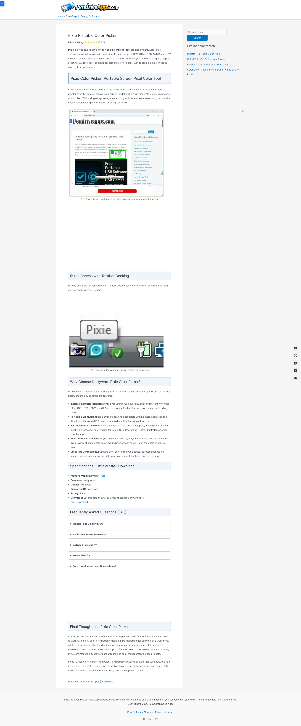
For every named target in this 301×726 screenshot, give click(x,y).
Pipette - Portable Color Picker (204, 53)
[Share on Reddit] (295, 363)
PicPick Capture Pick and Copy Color (207, 64)
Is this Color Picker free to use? (90, 534)
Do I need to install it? (85, 544)
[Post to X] (295, 356)
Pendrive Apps (91, 681)
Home (59, 16)
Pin (149, 719)
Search (197, 37)
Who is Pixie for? (82, 555)
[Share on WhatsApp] (295, 378)
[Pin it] (295, 348)
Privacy (159, 712)
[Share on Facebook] (295, 371)
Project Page (98, 475)
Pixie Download (79, 502)
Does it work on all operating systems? (94, 566)
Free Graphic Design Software (82, 16)
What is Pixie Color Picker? (88, 523)
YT (156, 719)
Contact (169, 712)
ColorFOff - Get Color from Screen (206, 59)
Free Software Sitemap (140, 712)
